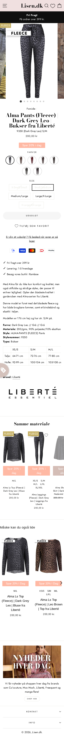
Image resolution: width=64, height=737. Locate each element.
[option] (32, 17)
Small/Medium (42, 187)
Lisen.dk (32, 5)
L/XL (42, 484)
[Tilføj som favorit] (21, 435)
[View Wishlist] (52, 5)
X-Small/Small (19, 187)
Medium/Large (19, 196)
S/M (43, 480)
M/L (14, 480)
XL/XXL (39, 487)
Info (32, 722)
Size (32, 180)
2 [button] (24, 101)
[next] (61, 583)
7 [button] (40, 101)
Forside (31, 108)
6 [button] (37, 101)
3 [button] (28, 101)
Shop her (32, 699)
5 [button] (34, 101)
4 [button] (31, 101)
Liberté (16, 377)
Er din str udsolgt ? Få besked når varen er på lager (32, 239)
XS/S (35, 480)
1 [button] (21, 101)
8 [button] (44, 101)
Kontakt (32, 711)
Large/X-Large (44, 196)
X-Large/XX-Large (31, 205)
